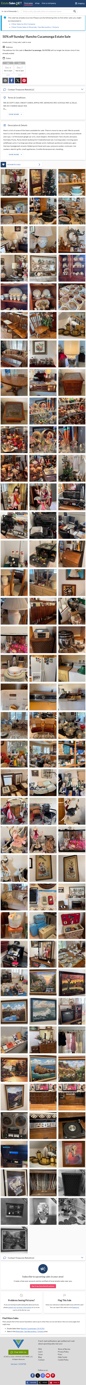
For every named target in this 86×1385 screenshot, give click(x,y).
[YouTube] (48, 1375)
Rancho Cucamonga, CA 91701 (32, 1328)
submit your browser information (19, 1307)
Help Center (62, 1357)
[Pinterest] (53, 1375)
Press (60, 1354)
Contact (41, 1360)
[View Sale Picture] (42, 182)
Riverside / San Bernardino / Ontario (30, 1331)
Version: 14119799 (18, 1364)
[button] (43, 89)
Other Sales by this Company (23, 24)
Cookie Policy (63, 1360)
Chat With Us (20, 1352)
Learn (40, 1352)
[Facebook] (32, 1375)
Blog (40, 1357)
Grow (40, 1354)
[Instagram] (43, 1375)
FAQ (40, 1349)
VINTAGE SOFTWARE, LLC (24, 1357)
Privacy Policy (63, 1352)
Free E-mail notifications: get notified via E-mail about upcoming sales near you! (56, 1342)
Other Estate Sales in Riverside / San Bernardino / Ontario (35, 27)
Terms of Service (64, 1349)
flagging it (75, 1307)
